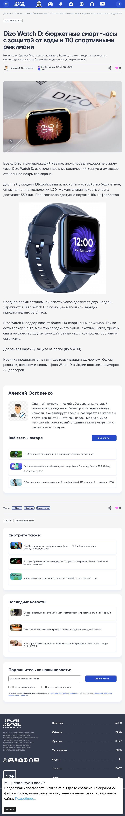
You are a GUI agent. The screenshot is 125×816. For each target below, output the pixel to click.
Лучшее (57, 741)
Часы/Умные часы (13, 20)
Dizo (17, 508)
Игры (50, 4)
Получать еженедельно (58, 687)
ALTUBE (102, 4)
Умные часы (43, 508)
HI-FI (81, 4)
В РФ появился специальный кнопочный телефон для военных (59, 454)
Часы (60, 4)
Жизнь (56, 777)
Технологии (59, 750)
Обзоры (57, 732)
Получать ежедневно (23, 687)
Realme (29, 508)
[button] (119, 4)
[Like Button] (116, 68)
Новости (57, 723)
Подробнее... (25, 798)
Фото (71, 4)
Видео (56, 759)
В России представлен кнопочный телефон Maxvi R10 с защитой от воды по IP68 (69, 482)
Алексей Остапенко (22, 68)
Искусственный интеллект (39, 4)
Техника (9, 520)
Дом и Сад (92, 4)
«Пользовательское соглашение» (63, 693)
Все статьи (104, 438)
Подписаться (101, 678)
